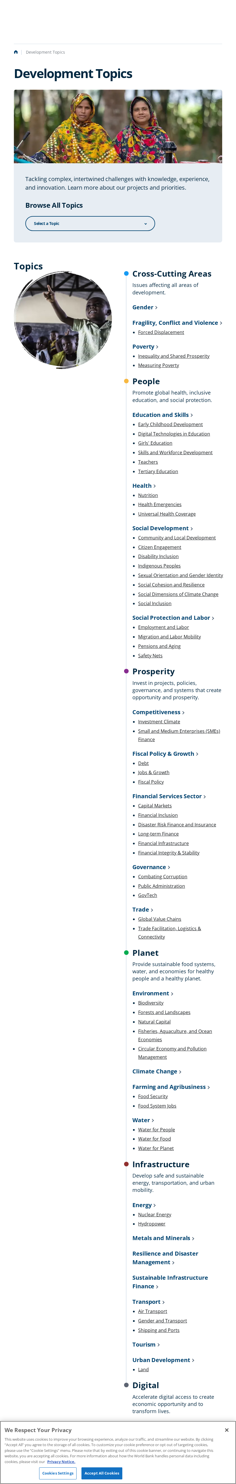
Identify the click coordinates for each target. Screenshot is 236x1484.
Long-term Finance (158, 834)
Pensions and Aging (159, 646)
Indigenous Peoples (159, 566)
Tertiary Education (158, 471)
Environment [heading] (150, 993)
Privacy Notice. (61, 1461)
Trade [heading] (140, 909)
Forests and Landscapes (164, 1012)
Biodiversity (150, 1003)
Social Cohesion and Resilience (171, 585)
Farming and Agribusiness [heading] (169, 1087)
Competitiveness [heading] (156, 712)
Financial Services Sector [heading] (167, 796)
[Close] (226, 1430)
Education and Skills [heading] (160, 415)
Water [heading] (141, 1120)
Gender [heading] (142, 307)
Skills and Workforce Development (175, 452)
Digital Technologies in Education (174, 434)
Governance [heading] (149, 867)
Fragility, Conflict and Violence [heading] (175, 323)
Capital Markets (155, 806)
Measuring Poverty (158, 365)
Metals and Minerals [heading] (161, 1238)
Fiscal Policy (151, 782)
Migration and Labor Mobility (169, 637)
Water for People (156, 1129)
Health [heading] (142, 486)
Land (143, 1369)
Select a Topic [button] (46, 223)
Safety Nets (150, 655)
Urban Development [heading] (161, 1360)
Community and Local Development (177, 538)
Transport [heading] (146, 1302)
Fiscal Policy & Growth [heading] (163, 753)
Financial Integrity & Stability (168, 853)
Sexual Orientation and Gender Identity (180, 575)
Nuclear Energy (154, 1214)
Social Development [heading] (160, 528)
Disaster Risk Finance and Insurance (177, 824)
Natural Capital (154, 1022)
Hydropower (151, 1224)
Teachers (148, 462)
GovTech (147, 895)
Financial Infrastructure (163, 843)
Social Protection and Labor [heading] (171, 617)
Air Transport (152, 1311)
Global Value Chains (159, 919)
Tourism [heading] (144, 1344)
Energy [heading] (142, 1205)
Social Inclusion (155, 603)
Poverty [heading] (143, 346)
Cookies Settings (57, 1473)
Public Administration (161, 886)
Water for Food (154, 1139)
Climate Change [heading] (154, 1071)
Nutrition (148, 495)
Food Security (153, 1096)
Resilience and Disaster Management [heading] (165, 1258)
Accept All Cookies (102, 1473)
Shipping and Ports (159, 1330)
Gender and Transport (162, 1321)
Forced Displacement (161, 332)
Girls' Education (155, 443)
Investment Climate (159, 721)
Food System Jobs (157, 1106)
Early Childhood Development (170, 424)
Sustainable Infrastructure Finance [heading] (170, 1282)
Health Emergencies (160, 504)
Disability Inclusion (158, 556)
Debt (143, 763)
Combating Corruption (162, 876)
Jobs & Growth (154, 772)
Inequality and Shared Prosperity (174, 356)
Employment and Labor (163, 627)
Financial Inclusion (158, 815)
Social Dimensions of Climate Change (178, 594)
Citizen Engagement (159, 547)
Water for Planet (156, 1148)
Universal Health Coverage (167, 514)
